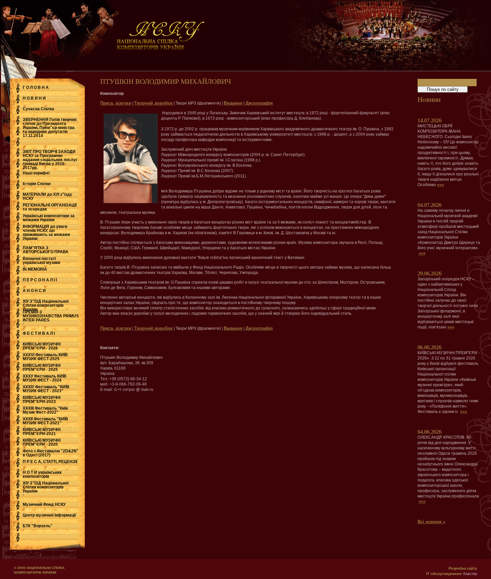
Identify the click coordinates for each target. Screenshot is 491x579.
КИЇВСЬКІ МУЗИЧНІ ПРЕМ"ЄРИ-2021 (41, 431)
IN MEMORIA (35, 269)
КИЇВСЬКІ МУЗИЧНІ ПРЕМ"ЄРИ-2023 (41, 399)
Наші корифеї (36, 173)
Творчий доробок (153, 103)
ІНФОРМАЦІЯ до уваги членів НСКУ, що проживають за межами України (46, 232)
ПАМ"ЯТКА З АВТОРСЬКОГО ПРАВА (45, 250)
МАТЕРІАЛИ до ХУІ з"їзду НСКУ (47, 196)
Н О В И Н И (34, 98)
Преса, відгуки (115, 103)
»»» (440, 184)
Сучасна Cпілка (38, 109)
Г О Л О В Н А (36, 87)
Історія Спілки (36, 183)
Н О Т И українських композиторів (42, 474)
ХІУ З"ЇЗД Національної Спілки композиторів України (45, 305)
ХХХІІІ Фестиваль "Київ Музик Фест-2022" (45, 410)
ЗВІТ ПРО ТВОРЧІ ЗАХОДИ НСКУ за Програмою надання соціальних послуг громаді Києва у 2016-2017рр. (50, 159)
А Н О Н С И (34, 290)
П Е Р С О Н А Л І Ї (40, 280)
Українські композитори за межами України (48, 217)
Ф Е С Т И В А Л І (39, 333)
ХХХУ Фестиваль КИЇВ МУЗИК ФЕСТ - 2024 (44, 378)
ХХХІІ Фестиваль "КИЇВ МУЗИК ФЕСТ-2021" (45, 421)
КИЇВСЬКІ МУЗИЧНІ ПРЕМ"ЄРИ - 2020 (41, 442)
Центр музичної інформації (49, 515)
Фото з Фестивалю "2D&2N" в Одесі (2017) (50, 453)
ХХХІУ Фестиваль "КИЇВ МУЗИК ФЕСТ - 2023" (46, 389)
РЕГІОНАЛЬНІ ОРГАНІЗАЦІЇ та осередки (49, 207)
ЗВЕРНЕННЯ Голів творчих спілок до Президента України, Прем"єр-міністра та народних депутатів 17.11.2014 (50, 127)
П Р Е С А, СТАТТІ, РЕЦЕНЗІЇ (50, 461)
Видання (233, 103)
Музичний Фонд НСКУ (44, 504)
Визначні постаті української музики (41, 260)
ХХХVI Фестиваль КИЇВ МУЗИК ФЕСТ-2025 (45, 356)
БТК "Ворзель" (37, 526)
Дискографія (259, 103)
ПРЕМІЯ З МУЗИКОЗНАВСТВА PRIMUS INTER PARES (51, 316)
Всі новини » (431, 521)
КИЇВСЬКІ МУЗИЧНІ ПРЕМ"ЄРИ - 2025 (41, 367)
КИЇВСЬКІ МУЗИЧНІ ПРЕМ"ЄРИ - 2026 (41, 346)
